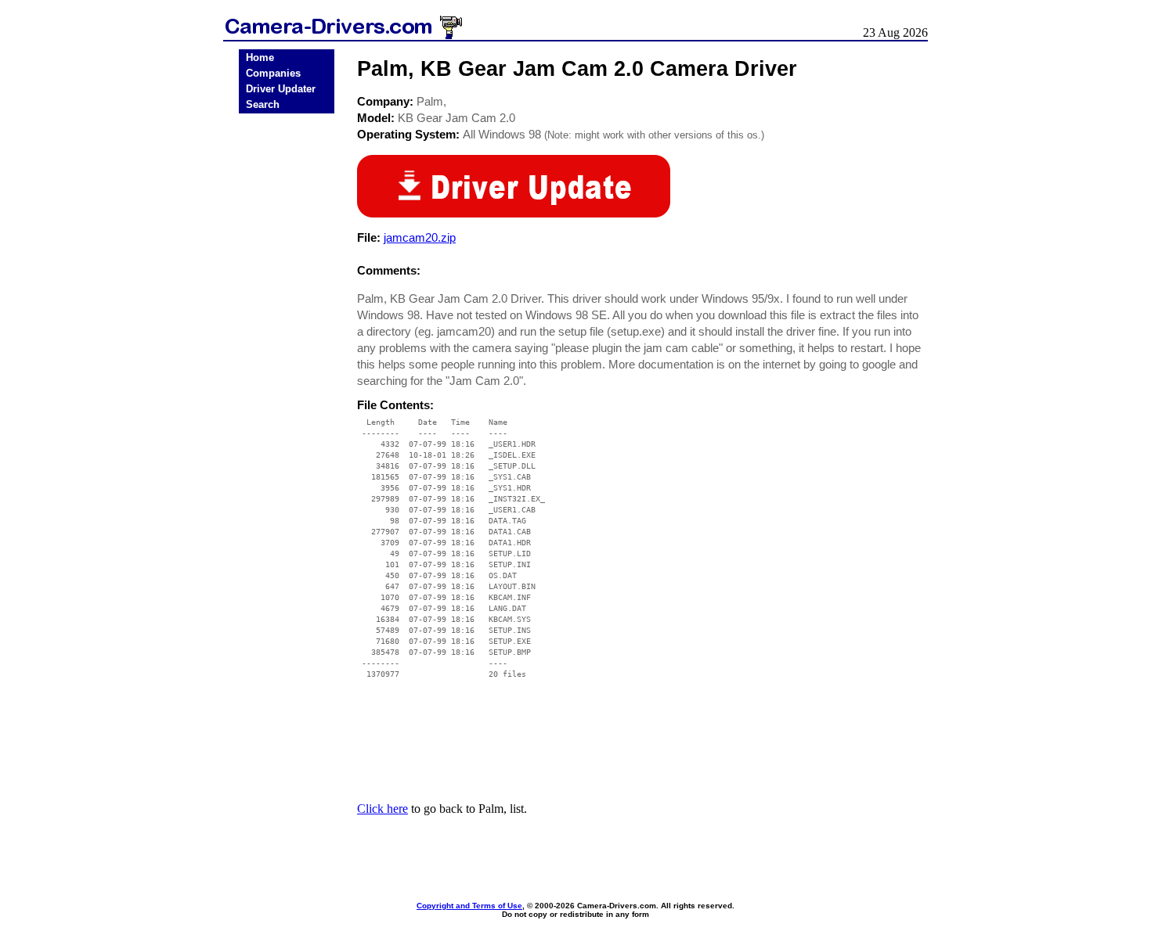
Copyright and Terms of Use (469, 905)
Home (260, 57)
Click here (382, 808)
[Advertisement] (286, 362)
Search (263, 104)
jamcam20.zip (420, 237)
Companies (273, 73)
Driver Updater (281, 89)
